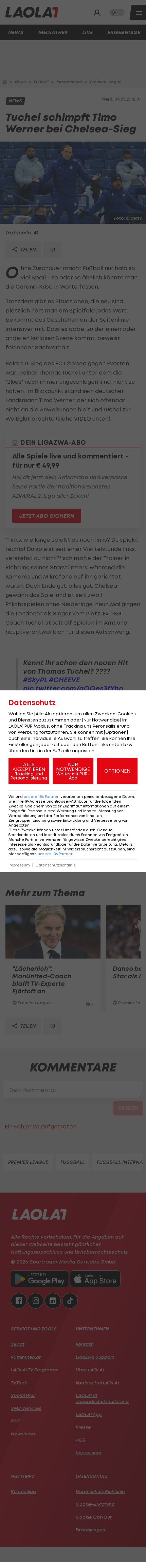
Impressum (19, 865)
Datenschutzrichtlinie (56, 865)
